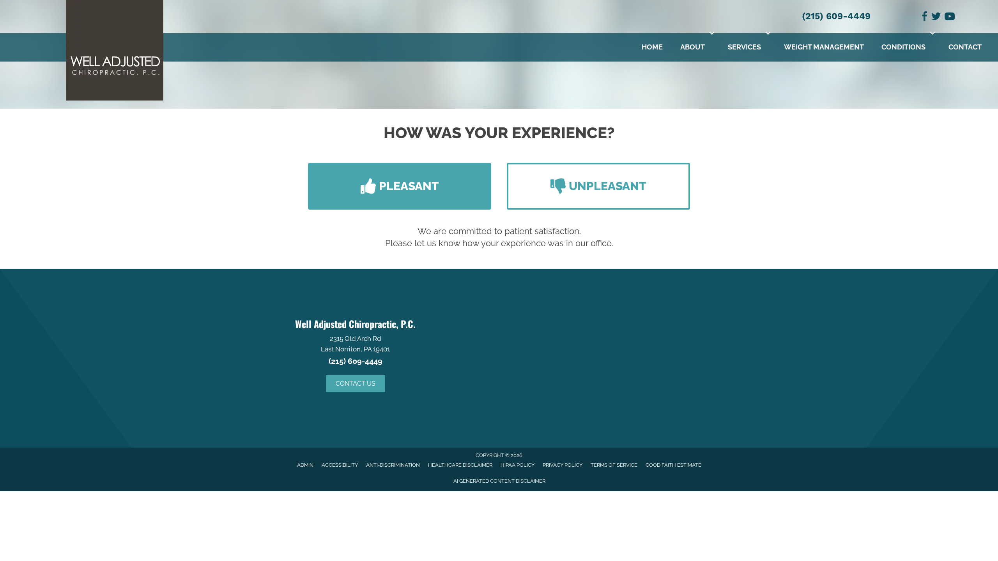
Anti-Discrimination (393, 465)
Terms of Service (614, 465)
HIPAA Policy (517, 465)
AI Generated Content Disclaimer (499, 481)
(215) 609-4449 (836, 16)
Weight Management (824, 47)
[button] (712, 33)
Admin (305, 465)
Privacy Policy (562, 465)
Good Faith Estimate (673, 465)
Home (652, 47)
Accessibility (340, 465)
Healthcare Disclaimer (460, 465)
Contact (965, 47)
